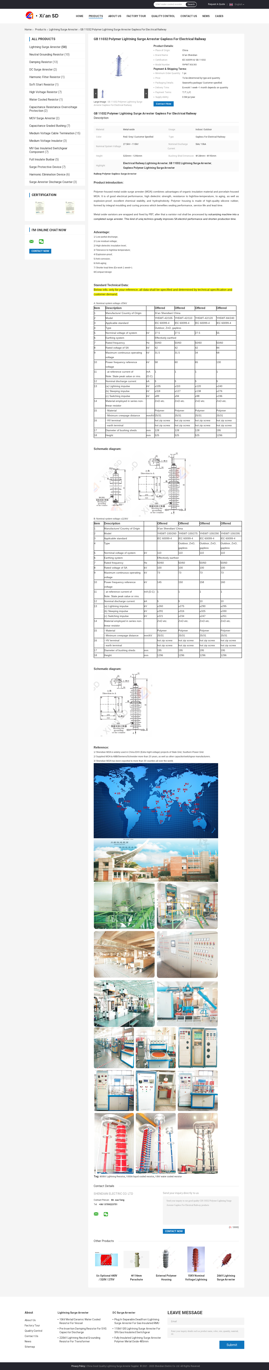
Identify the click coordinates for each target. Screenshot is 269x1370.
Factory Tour (136, 16)
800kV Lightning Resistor (112, 1176)
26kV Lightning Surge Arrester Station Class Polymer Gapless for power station (226, 1277)
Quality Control (163, 16)
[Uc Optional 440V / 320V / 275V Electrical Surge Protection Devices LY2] (106, 1259)
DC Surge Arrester (41, 69)
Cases (219, 16)
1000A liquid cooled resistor (140, 1176)
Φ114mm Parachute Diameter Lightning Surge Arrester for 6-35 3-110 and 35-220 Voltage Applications (136, 1277)
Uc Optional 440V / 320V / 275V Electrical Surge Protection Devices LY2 (106, 1277)
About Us (114, 16)
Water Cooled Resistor (44, 99)
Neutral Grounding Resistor (46, 54)
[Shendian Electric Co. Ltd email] (33, 241)
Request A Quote (216, 4)
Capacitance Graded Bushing (47, 125)
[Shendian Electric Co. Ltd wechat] (43, 241)
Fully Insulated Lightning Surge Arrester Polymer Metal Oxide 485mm (137, 1339)
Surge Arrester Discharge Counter (51, 182)
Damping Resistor (40, 62)
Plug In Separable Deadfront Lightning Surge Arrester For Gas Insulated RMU (136, 1321)
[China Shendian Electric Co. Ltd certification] (40, 208)
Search (191, 4)
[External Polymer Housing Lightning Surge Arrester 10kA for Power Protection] (166, 1259)
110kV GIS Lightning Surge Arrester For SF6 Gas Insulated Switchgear (137, 1330)
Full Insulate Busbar (42, 159)
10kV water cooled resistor (168, 1176)
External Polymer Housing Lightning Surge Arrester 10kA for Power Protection (166, 1277)
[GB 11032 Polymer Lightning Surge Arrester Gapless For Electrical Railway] (119, 66)
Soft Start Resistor (41, 84)
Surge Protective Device (45, 167)
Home (79, 16)
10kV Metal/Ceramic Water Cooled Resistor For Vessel (79, 1321)
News (206, 16)
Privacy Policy (78, 1366)
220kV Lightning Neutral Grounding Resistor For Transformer (79, 1339)
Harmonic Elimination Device (47, 174)
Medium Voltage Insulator (46, 141)
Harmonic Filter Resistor (44, 77)
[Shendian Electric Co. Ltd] (45, 16)
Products (96, 16)
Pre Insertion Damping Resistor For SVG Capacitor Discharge (83, 1330)
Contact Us (188, 16)
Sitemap (30, 1346)
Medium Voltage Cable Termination (51, 133)
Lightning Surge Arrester (63, 29)
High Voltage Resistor (43, 92)
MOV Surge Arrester (42, 118)
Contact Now (163, 103)
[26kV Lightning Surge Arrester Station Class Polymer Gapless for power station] (226, 1259)
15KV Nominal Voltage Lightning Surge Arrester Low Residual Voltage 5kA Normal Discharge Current (196, 1277)
